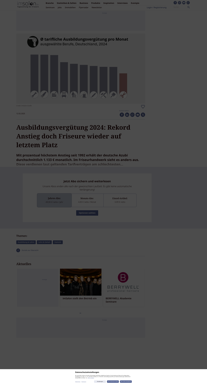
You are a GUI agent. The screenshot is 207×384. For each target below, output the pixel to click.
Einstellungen (100, 381)
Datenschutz (77, 381)
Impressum (83, 381)
